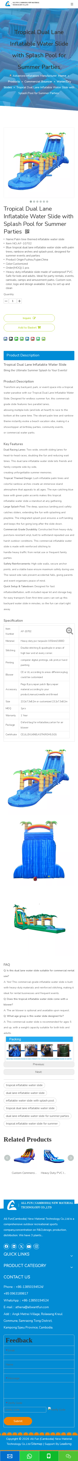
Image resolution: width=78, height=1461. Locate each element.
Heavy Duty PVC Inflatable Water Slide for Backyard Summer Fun (53, 1173)
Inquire (27, 318)
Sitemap (36, 1444)
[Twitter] (21, 1246)
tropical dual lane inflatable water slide (30, 1108)
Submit (18, 1421)
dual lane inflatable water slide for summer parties (37, 1116)
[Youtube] (29, 1246)
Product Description (23, 355)
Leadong (65, 1444)
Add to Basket (27, 328)
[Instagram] (36, 1246)
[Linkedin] (14, 1246)
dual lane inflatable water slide (25, 1093)
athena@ (21, 1307)
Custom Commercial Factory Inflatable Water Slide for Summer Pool (24, 1173)
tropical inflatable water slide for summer (32, 1124)
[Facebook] (6, 1246)
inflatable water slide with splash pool (30, 1101)
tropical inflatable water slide (24, 1085)
